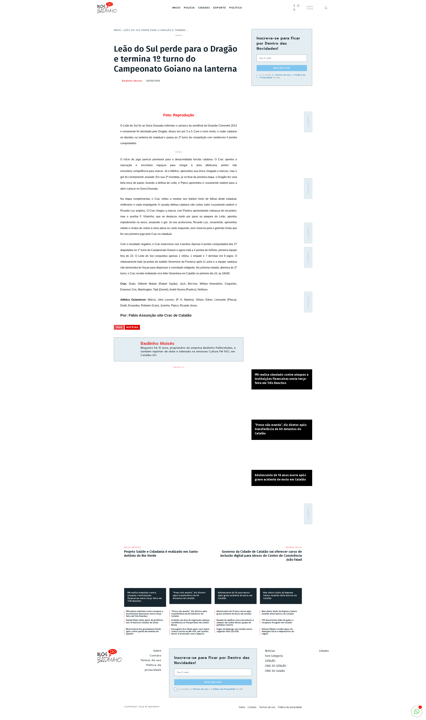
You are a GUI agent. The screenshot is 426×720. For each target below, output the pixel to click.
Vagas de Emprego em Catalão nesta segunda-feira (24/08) (234, 630)
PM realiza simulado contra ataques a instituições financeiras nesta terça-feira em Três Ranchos (282, 379)
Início (117, 30)
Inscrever (281, 68)
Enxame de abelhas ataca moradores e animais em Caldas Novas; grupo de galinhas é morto (235, 622)
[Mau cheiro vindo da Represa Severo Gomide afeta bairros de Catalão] (281, 579)
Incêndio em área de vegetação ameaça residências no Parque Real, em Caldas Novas (190, 622)
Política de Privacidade (224, 689)
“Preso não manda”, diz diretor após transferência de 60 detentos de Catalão (281, 429)
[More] (239, 80)
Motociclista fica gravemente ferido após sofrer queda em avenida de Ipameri (143, 631)
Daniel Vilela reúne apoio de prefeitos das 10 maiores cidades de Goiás (144, 621)
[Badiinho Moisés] (117, 81)
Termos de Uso (283, 74)
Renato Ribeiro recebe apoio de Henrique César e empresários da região (278, 631)
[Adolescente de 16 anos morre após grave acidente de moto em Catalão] (281, 456)
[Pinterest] (224, 80)
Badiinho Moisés (132, 81)
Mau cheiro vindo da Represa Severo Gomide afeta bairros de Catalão (280, 596)
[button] (326, 8)
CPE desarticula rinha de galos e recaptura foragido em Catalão (277, 621)
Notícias (132, 327)
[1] (416, 713)
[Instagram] (298, 6)
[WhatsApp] (232, 80)
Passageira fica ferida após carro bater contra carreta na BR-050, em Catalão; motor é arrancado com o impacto (190, 631)
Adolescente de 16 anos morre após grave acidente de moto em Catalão (235, 596)
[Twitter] (294, 10)
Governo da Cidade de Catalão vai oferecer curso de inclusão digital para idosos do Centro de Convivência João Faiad (261, 556)
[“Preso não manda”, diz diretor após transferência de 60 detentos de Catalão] (281, 406)
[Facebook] (294, 6)
